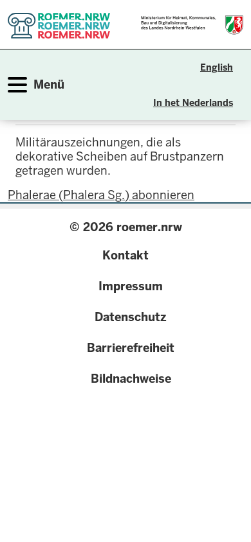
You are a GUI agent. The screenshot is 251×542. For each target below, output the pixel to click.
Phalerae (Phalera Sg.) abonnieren (101, 195)
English (216, 67)
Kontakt (125, 255)
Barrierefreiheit (130, 347)
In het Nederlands (193, 103)
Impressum (130, 286)
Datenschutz (131, 317)
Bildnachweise (131, 378)
